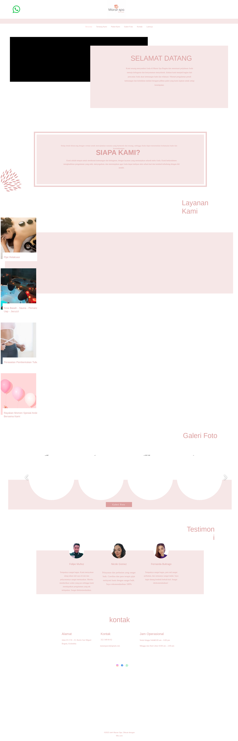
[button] (51, 477)
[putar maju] (225, 477)
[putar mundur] (26, 477)
